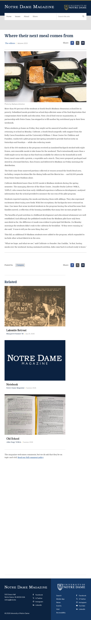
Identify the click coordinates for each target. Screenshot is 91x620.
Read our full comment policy (30, 458)
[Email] (83, 43)
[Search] (83, 16)
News (58, 602)
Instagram (39, 602)
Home (8, 16)
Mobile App (60, 599)
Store (35, 16)
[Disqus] (35, 488)
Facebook (39, 595)
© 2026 (7, 613)
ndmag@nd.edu (10, 600)
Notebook (12, 384)
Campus (20, 265)
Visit (58, 609)
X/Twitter (38, 598)
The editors (10, 43)
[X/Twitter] (77, 43)
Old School (12, 438)
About (26, 16)
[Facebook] (72, 43)
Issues (17, 16)
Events (58, 606)
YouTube (81, 606)
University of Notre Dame (75, 7)
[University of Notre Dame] (71, 587)
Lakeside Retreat (16, 330)
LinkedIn (38, 605)
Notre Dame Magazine (29, 7)
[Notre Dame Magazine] (26, 587)
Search (58, 596)
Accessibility (60, 613)
